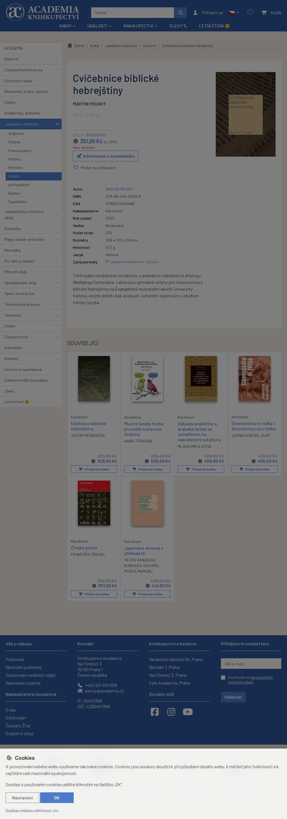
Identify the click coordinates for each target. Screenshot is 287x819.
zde (55, 810)
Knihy (94, 45)
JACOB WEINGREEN (88, 435)
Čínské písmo (84, 547)
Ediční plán (16, 717)
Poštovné (15, 659)
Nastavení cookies (23, 682)
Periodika (12, 250)
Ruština (14, 193)
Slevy (9, 391)
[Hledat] (180, 12)
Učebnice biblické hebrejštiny (88, 426)
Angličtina (16, 133)
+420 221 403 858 (100, 685)
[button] (233, 12)
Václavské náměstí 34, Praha (176, 659)
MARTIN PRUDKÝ (89, 103)
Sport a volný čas (19, 293)
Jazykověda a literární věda (23, 214)
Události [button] (97, 25)
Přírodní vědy (15, 271)
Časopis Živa (18, 725)
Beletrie (11, 58)
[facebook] (154, 711)
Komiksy (11, 358)
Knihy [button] (65, 25)
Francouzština (19, 150)
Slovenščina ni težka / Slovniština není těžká (254, 426)
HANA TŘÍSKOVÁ (138, 441)
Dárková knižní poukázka (25, 380)
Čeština (14, 142)
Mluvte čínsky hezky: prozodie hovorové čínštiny (144, 429)
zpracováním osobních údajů (250, 680)
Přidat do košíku (96, 469)
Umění (9, 326)
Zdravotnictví (16, 336)
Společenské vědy (20, 282)
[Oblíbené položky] (250, 12)
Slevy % (178, 25)
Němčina (15, 167)
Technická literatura (22, 304)
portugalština (18, 184)
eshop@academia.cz (104, 690)
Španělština (17, 201)
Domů (79, 45)
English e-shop (20, 733)
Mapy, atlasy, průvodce (24, 239)
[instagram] (171, 711)
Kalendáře (13, 347)
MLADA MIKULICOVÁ (195, 446)
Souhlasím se (250, 680)
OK (57, 797)
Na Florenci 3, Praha (167, 675)
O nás (11, 709)
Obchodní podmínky (24, 667)
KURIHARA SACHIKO (141, 565)
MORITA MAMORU (138, 571)
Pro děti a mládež (19, 261)
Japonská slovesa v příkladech (143, 550)
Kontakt (85, 643)
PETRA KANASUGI (139, 560)
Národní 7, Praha (164, 667)
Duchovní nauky (18, 80)
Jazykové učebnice (21, 123)
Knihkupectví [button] (138, 25)
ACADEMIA (13, 48)
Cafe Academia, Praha (169, 682)
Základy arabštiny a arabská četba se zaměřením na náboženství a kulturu (199, 431)
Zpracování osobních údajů (31, 675)
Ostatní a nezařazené (23, 369)
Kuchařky (12, 228)
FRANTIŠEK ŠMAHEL (88, 554)
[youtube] (187, 711)
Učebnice (12, 315)
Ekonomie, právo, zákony (26, 91)
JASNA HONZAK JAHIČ (251, 435)
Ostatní (14, 176)
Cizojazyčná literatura (23, 69)
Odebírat (233, 696)
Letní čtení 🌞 (214, 25)
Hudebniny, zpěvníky (22, 113)
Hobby (10, 102)
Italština (14, 159)
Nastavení (22, 797)
